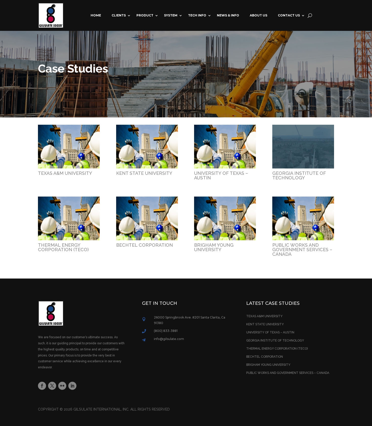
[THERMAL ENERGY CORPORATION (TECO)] (69, 218)
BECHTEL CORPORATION (144, 245)
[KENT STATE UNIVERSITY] (147, 146)
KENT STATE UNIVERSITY (144, 173)
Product (144, 15)
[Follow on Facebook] (42, 386)
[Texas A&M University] (69, 146)
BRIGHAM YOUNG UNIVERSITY (214, 247)
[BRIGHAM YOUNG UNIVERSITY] (225, 218)
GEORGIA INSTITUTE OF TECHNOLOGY (299, 175)
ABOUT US (258, 15)
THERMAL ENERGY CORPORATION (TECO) (63, 247)
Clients (119, 15)
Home (96, 15)
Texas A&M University (65, 173)
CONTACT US (289, 15)
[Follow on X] (52, 386)
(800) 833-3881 (166, 331)
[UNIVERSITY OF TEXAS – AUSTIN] (225, 146)
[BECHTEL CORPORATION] (147, 218)
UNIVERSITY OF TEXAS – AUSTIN (221, 175)
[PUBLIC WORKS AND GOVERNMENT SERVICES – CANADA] (303, 218)
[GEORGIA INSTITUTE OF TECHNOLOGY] (303, 146)
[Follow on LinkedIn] (72, 386)
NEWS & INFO (228, 15)
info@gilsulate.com (169, 339)
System (170, 15)
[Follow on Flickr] (62, 386)
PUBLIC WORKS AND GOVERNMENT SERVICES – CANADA (302, 249)
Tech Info (197, 15)
